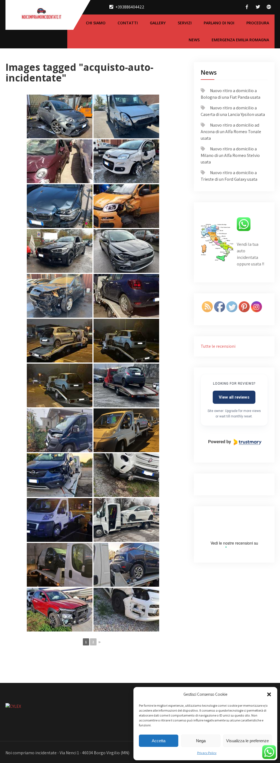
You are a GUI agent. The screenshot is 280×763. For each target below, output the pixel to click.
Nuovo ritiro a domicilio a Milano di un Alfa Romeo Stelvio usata (230, 155)
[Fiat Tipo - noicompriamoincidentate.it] (126, 251)
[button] (269, 694)
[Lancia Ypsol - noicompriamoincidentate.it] (126, 385)
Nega (201, 740)
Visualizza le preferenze (247, 740)
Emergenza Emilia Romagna (240, 39)
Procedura (257, 22)
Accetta (158, 740)
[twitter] (257, 7)
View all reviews (234, 397)
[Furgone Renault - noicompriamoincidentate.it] (59, 430)
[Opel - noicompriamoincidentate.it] (59, 475)
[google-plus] (268, 7)
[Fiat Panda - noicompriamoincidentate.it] (126, 161)
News (194, 39)
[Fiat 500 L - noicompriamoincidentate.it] (126, 475)
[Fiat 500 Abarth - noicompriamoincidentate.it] (59, 116)
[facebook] (247, 7)
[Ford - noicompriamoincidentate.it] (59, 296)
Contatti (128, 22)
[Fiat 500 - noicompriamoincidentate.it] (59, 161)
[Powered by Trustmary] (234, 442)
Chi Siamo (96, 22)
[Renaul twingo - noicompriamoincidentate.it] (59, 341)
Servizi (185, 22)
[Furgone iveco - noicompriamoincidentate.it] (126, 116)
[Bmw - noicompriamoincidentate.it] (59, 206)
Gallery (158, 22)
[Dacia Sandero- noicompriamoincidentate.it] (126, 296)
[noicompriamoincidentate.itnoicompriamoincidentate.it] (59, 610)
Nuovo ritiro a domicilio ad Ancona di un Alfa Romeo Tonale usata (231, 131)
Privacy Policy (207, 753)
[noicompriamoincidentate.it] (59, 520)
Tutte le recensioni (218, 346)
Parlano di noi (219, 22)
